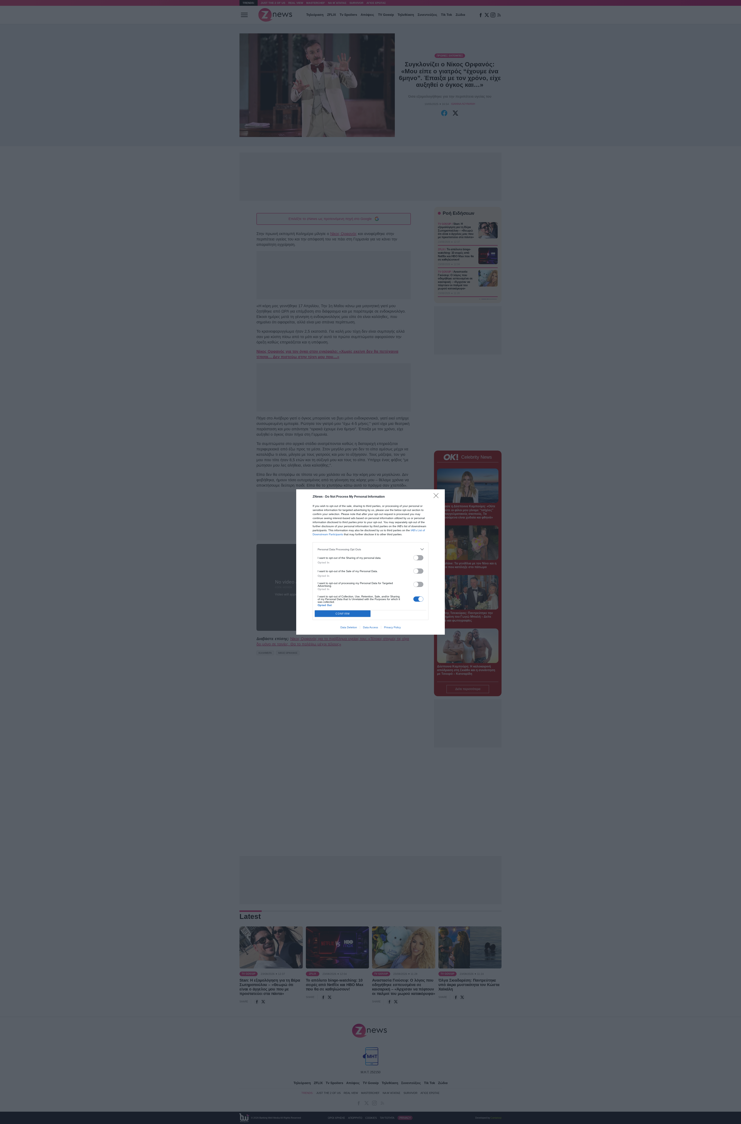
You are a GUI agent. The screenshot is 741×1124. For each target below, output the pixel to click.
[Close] (437, 497)
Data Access (370, 627)
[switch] (418, 557)
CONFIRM (343, 613)
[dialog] (370, 562)
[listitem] (370, 549)
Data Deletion (348, 627)
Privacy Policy (392, 627)
